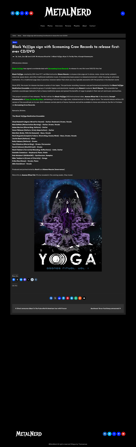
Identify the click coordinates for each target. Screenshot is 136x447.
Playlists (77, 26)
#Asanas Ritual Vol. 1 (45, 56)
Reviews (68, 26)
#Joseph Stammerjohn (85, 56)
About (84, 26)
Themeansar (82, 444)
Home (43, 26)
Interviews (59, 26)
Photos (50, 26)
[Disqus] (68, 343)
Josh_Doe (21, 56)
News (15, 42)
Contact (93, 26)
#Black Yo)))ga (57, 56)
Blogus (73, 444)
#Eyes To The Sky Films (70, 56)
